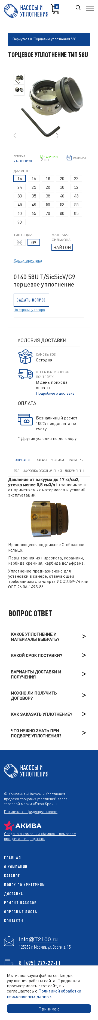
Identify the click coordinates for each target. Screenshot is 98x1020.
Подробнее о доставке (55, 393)
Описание (23, 460)
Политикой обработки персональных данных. (44, 993)
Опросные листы (21, 911)
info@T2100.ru (38, 939)
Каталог (12, 875)
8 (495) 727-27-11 (40, 963)
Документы (74, 471)
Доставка (13, 893)
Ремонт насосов (20, 902)
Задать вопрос (31, 300)
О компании (15, 866)
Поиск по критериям (24, 884)
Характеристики (28, 260)
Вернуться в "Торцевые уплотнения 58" (44, 38)
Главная (12, 857)
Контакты (14, 920)
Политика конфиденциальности (30, 811)
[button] (49, 135)
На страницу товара (29, 310)
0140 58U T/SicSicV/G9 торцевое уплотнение (44, 280)
